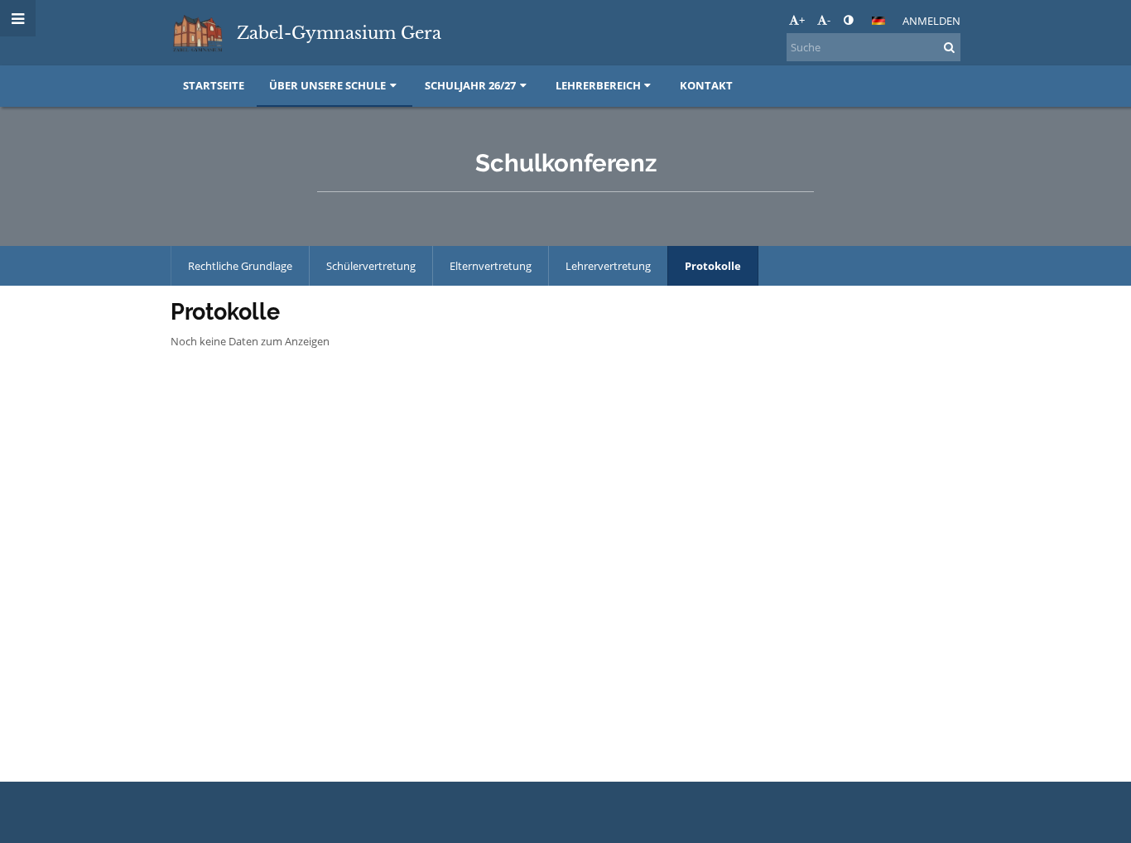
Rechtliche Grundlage (240, 265)
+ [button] (802, 19)
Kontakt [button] (706, 85)
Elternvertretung (491, 265)
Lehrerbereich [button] (598, 85)
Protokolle (713, 265)
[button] (848, 19)
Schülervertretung (371, 265)
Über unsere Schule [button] (327, 85)
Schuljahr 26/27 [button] (470, 85)
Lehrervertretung (608, 265)
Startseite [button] (213, 85)
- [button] (828, 19)
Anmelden (931, 20)
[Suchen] (949, 47)
